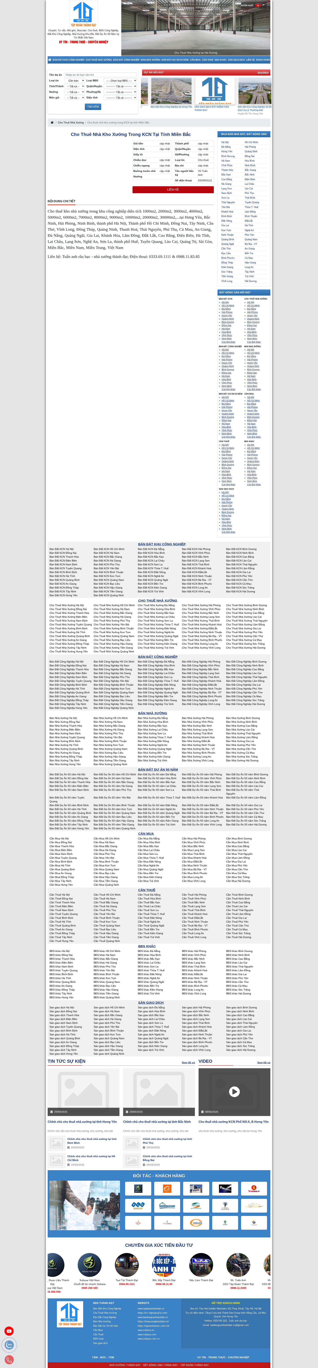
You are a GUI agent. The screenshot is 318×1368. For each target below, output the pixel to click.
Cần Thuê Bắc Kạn (149, 902)
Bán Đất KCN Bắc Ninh (195, 556)
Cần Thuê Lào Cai (237, 906)
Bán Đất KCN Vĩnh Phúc (196, 552)
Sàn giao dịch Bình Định (63, 1030)
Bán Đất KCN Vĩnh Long (196, 591)
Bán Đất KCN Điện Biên (63, 560)
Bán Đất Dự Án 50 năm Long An (200, 820)
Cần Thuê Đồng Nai (61, 898)
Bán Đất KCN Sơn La (150, 564)
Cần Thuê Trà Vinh (149, 937)
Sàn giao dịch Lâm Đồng (240, 1026)
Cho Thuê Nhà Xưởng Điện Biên (68, 616)
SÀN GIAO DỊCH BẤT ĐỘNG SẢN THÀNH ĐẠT (203, 108)
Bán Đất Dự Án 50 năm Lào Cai (244, 785)
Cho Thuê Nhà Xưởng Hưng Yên (69, 651)
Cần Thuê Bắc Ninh (193, 902)
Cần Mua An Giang (61, 873)
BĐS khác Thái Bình (193, 966)
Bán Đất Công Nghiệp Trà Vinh (156, 704)
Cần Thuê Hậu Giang (106, 933)
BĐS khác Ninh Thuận (195, 978)
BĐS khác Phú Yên (237, 978)
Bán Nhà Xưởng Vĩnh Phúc (197, 721)
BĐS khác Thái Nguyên (239, 966)
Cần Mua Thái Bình (193, 853)
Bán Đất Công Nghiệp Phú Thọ (112, 677)
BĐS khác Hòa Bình (149, 954)
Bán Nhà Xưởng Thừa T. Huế (155, 737)
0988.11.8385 (215, 1287)
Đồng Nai (250, 156)
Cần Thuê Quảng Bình (63, 925)
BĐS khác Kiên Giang (150, 989)
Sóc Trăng (226, 271)
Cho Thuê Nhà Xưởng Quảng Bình (70, 636)
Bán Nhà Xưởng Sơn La (152, 733)
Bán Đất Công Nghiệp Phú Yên (244, 688)
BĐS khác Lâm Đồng (238, 970)
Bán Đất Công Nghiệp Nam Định (68, 677)
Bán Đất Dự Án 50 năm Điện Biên (69, 785)
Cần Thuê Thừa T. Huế (151, 913)
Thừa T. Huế (251, 207)
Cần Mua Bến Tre (148, 873)
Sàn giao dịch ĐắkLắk (194, 1030)
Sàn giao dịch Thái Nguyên (242, 1022)
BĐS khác (221, 60)
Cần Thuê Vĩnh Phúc (194, 898)
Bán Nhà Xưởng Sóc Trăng (242, 756)
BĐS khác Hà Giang (105, 962)
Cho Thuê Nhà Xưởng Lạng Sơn (201, 616)
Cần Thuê (207, 60)
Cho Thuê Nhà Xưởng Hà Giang (112, 616)
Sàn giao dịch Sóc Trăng (240, 1046)
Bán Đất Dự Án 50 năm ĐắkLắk (200, 805)
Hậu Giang (250, 262)
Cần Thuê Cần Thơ (237, 925)
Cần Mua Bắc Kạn (148, 846)
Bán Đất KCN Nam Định (63, 564)
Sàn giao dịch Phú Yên (239, 1034)
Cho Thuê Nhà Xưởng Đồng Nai (68, 609)
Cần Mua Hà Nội (59, 838)
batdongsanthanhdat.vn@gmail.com (230, 1325)
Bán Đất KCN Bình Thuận (108, 572)
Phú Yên (249, 234)
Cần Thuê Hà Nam (105, 898)
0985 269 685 (66, 1287)
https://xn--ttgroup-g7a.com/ (152, 1312)
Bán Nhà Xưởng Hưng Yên (65, 764)
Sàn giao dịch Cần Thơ (239, 1038)
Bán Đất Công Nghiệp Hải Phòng (201, 661)
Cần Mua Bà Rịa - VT (194, 869)
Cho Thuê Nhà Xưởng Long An (200, 643)
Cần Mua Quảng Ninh (106, 884)
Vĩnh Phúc (227, 165)
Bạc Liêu (226, 253)
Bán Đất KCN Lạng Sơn (196, 560)
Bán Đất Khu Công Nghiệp (68, 60)
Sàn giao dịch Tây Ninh (63, 1049)
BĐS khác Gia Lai (236, 974)
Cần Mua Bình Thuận (106, 861)
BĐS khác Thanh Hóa (62, 958)
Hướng (53, 91)
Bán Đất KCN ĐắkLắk (194, 572)
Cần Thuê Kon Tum (105, 921)
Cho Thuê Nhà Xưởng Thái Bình (201, 620)
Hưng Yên (226, 151)
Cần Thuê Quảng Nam (107, 925)
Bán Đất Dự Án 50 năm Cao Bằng (246, 782)
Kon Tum (226, 230)
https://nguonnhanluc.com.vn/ (153, 1325)
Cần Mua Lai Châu (149, 850)
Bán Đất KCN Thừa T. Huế (153, 568)
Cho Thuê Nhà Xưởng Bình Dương (246, 605)
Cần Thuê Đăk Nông (150, 917)
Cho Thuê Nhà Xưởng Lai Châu (156, 616)
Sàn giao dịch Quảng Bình (65, 1038)
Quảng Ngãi (227, 244)
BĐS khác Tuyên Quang (63, 970)
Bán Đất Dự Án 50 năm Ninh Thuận (202, 809)
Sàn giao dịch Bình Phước (197, 1042)
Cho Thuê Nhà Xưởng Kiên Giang (157, 643)
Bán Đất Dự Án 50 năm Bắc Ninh (201, 782)
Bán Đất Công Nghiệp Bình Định (68, 684)
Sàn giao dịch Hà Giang (107, 1019)
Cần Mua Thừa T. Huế (151, 857)
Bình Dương (228, 156)
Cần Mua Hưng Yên (61, 884)
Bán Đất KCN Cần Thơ (239, 579)
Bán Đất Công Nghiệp (126, 60)
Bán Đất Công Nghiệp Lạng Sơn (201, 673)
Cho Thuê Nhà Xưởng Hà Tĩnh (67, 632)
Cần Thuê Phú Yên (237, 921)
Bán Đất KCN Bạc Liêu (107, 583)
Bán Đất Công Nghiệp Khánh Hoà (201, 680)
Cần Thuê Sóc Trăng (238, 933)
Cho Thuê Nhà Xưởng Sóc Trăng (245, 643)
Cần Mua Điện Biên (61, 850)
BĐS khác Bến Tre (148, 985)
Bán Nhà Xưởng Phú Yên (241, 745)
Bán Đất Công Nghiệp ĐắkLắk (199, 684)
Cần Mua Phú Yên (237, 865)
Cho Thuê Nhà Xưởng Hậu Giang (113, 643)
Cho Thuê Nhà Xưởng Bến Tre (156, 639)
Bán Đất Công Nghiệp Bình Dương (246, 661)
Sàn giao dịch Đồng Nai (63, 1011)
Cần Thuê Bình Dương (239, 894)
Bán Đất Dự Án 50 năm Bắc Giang (114, 782)
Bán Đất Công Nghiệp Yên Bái (111, 680)
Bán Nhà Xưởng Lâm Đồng (242, 737)
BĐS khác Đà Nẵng (149, 951)
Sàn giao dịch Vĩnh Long (196, 1049)
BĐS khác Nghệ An (149, 978)
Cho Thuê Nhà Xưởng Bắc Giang (113, 612)
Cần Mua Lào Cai (236, 850)
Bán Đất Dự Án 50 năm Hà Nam (112, 778)
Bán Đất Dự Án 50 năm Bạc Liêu (113, 816)
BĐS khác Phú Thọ (105, 966)
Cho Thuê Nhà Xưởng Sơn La (155, 620)
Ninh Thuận (227, 234)
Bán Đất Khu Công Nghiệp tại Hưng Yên (162, 107)
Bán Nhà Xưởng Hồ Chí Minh (111, 718)
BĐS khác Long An (193, 989)
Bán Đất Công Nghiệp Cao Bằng (245, 669)
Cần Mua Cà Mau (236, 873)
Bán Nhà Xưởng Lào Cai (240, 729)
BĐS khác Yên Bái (104, 970)
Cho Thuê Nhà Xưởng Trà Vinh (156, 647)
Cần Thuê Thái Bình (194, 910)
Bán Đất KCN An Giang (63, 583)
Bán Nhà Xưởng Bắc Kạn (152, 725)
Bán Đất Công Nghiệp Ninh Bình (245, 665)
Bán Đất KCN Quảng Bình (65, 579)
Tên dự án (55, 74)
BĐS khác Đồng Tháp (62, 989)
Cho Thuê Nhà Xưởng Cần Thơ (244, 636)
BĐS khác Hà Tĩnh (60, 978)
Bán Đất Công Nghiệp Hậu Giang (113, 700)
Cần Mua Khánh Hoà (194, 857)
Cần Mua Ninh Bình (237, 842)
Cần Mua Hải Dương (238, 880)
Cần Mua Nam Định (61, 853)
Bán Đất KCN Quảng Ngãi (153, 579)
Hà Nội (225, 142)
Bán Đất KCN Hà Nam (106, 552)
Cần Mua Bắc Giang (105, 846)
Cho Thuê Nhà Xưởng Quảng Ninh (114, 651)
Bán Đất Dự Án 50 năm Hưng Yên (69, 828)
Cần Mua (195, 60)
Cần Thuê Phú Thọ (105, 910)
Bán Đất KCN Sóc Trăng (240, 587)
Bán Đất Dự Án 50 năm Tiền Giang (114, 824)
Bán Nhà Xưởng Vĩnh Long (197, 760)
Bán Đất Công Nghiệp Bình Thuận (113, 684)
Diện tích (92, 97)
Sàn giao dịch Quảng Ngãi (153, 1038)
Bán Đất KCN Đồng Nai (63, 552)
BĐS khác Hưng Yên (61, 997)
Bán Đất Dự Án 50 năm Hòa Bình (157, 778)
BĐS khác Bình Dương (239, 951)
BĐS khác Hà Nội (60, 951)
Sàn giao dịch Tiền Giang (108, 1049)
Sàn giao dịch (236, 60)
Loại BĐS (92, 80)
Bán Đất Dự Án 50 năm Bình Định (69, 805)
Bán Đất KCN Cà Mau (239, 583)
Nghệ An (249, 230)
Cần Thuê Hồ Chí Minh (107, 894)
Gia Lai (225, 225)
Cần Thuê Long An (193, 933)
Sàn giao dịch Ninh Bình (240, 1011)
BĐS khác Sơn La (148, 966)
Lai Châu (249, 184)
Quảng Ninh (251, 151)
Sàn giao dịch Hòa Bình (151, 1011)
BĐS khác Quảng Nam (107, 981)
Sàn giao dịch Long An (195, 1046)
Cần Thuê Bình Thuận (107, 917)
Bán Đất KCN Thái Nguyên (241, 564)
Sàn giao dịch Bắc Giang (108, 1015)
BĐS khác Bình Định (61, 974)
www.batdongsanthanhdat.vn (153, 1317)
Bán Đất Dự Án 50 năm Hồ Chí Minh (115, 774)
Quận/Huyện (94, 86)
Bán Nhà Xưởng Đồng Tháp (66, 756)
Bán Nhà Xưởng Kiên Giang (154, 756)
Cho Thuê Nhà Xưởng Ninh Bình (245, 609)
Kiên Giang (227, 267)
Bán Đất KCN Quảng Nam (109, 579)
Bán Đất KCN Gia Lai (238, 572)
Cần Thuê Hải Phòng (194, 894)
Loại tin (54, 80)
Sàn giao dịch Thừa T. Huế (153, 1026)
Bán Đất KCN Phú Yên (239, 576)
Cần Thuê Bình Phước (195, 929)
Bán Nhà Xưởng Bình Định (65, 741)
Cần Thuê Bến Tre (148, 929)
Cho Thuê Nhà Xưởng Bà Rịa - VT (202, 636)
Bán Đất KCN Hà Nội (62, 549)
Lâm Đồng (250, 211)
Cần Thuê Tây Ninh (61, 937)
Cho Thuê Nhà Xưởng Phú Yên (244, 632)
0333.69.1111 (252, 1287)
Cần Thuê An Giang (61, 929)
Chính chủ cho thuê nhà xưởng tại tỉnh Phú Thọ (167, 1140)
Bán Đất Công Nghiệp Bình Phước (202, 696)
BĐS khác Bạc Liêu (105, 985)
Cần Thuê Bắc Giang (106, 902)
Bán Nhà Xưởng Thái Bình (197, 733)
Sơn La (225, 197)
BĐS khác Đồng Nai (61, 954)
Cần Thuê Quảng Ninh (107, 940)
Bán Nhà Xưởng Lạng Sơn (197, 729)
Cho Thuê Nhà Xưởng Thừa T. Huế (158, 624)
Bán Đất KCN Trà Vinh (151, 591)
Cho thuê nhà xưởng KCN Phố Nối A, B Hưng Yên (234, 1121)
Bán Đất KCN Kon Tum (107, 576)
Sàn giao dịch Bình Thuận (109, 1030)
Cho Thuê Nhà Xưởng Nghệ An (156, 632)
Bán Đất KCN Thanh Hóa (64, 556)
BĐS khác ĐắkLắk (192, 974)
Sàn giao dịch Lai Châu (151, 1019)
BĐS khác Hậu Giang (106, 989)
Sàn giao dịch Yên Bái (106, 1026)
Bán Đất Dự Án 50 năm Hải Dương (246, 824)
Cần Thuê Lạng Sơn (194, 906)
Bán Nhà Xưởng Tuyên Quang (67, 737)
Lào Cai (249, 188)
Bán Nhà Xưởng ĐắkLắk (196, 741)
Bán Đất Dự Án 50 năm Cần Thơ (245, 812)
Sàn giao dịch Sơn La (150, 1022)
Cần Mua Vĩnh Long (193, 880)
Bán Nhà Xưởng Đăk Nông (153, 741)
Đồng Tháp (227, 262)
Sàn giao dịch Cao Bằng (240, 1015)
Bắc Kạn (226, 174)
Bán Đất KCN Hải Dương (240, 591)
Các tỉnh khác (228, 342)
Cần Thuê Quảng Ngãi (151, 925)
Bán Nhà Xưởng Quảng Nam (110, 748)
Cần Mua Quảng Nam (106, 869)
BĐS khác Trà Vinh (149, 993)
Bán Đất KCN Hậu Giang (108, 587)
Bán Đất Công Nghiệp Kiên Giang (157, 700)
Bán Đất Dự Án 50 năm (175, 60)
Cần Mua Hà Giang (105, 850)
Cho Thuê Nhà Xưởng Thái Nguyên (247, 620)
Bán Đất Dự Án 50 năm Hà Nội (67, 774)
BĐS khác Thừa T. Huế (151, 970)
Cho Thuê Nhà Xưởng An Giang (68, 639)
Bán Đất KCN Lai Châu (151, 560)
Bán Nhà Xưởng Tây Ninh (65, 760)
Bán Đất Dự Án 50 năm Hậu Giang (114, 820)
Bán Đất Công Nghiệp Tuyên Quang (70, 680)
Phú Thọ (249, 193)
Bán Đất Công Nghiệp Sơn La (155, 677)
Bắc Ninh (250, 174)
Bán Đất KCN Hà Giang (107, 560)
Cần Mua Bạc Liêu (104, 873)
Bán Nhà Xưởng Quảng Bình (66, 748)
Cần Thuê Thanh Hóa (62, 902)
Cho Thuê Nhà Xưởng (99, 60)
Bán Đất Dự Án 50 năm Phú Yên (245, 809)
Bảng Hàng (263, 60)
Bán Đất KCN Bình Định (63, 572)
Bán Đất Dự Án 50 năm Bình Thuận (114, 805)
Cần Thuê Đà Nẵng (149, 894)
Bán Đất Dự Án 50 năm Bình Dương (247, 774)
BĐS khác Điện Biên (61, 962)
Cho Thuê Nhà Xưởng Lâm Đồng (245, 624)
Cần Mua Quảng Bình (62, 869)
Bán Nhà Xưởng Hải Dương (242, 760)
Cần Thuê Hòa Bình (149, 898)
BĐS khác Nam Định (61, 966)
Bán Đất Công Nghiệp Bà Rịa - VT (202, 692)
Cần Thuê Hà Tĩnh (60, 921)
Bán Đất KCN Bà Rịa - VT (197, 579)
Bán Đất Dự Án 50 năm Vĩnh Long (202, 824)
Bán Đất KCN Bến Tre (150, 583)
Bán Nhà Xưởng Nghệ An (152, 745)
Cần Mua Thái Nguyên (239, 853)
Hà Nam (225, 160)
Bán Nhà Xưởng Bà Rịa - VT (198, 748)
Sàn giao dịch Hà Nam (107, 1011)
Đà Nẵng (226, 146)
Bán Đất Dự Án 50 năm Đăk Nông (157, 805)
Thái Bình (250, 197)
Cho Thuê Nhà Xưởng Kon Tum (112, 632)
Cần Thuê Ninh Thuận (195, 921)
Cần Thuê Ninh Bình (238, 898)
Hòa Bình (250, 160)
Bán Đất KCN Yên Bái (106, 568)
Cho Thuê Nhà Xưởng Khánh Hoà (202, 624)
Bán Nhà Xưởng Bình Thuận (110, 741)
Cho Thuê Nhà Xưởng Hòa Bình (156, 609)
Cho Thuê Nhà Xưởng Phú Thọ (112, 620)
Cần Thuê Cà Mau (237, 929)
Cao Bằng (226, 179)
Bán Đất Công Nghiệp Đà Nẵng (156, 661)
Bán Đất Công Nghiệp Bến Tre (155, 696)
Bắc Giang (250, 170)
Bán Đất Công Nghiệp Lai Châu (156, 673)
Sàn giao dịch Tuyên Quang (66, 1026)
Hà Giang (226, 184)
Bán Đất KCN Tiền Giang (108, 591)
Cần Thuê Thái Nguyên (239, 910)
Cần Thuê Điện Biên (61, 906)
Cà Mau (249, 258)
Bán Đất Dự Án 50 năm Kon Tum (113, 809)
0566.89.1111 (103, 1284)
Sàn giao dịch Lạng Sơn (196, 1019)
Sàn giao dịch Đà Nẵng (151, 1007)
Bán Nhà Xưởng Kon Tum (109, 745)
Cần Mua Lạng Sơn (193, 850)
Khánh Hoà (227, 211)
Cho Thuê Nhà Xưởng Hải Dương (245, 647)
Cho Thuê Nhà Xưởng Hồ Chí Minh (114, 605)
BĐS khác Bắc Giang (106, 958)
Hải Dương (251, 281)
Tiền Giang (227, 276)
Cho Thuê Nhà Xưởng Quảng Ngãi (158, 636)
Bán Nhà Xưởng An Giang (65, 752)
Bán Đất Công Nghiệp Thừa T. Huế (158, 680)
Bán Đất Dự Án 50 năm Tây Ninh (69, 824)
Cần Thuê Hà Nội (60, 894)
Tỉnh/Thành (56, 86)
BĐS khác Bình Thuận (106, 974)
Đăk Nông (226, 220)
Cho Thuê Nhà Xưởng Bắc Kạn (156, 612)
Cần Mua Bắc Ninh (193, 846)
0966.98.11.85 (140, 1284)
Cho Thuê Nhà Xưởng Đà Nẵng (156, 605)
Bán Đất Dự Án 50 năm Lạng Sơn (201, 785)
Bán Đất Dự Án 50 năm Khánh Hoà (202, 797)
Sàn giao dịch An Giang (63, 1042)
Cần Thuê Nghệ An (149, 921)
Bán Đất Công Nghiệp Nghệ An (156, 688)
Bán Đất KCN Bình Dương (241, 549)
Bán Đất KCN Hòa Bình (151, 552)
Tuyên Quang (252, 202)
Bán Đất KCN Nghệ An (151, 576)
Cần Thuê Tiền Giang (106, 937)
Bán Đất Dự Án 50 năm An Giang (69, 816)
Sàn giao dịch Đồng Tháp (64, 1046)
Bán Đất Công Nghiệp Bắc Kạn (156, 669)
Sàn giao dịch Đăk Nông (152, 1030)
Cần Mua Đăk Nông (149, 861)
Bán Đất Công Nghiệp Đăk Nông (157, 684)
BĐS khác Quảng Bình (63, 981)
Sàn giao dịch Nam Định (64, 1022)
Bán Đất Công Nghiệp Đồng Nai (68, 665)
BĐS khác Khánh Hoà (194, 970)
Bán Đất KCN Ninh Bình (240, 552)
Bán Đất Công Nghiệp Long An (200, 700)
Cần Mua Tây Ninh (60, 880)
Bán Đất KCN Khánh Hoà (196, 568)
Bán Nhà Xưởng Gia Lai (240, 741)
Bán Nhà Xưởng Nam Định (65, 733)
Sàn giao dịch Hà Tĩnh (62, 1034)
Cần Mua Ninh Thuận (194, 865)
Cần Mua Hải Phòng (194, 838)
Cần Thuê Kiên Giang (150, 933)
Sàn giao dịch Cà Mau (239, 1042)
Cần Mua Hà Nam (104, 842)
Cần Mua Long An (192, 877)
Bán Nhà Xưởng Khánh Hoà (198, 737)
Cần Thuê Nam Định (61, 910)
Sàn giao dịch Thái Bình (196, 1022)
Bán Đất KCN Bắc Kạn (151, 556)
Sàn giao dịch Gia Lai (238, 1030)
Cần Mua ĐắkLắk (192, 861)
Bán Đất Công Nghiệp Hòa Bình (156, 665)
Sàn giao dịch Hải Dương (240, 1049)
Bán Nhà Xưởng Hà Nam (108, 721)
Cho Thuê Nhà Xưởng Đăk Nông (157, 628)
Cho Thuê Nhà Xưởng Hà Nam (112, 609)
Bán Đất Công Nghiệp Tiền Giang (113, 704)
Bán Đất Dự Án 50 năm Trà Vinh (156, 824)
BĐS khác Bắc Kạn (149, 958)
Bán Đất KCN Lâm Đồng (240, 568)
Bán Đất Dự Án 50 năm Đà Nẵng (157, 774)
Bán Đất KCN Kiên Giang (152, 587)
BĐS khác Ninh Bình (238, 954)
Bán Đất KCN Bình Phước (197, 583)
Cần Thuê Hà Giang (105, 906)
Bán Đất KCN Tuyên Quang (66, 568)
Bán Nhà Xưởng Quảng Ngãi (154, 748)
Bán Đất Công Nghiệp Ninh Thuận (202, 688)
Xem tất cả (188, 1062)
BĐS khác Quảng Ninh (107, 997)
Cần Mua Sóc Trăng (238, 877)
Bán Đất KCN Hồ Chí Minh (109, 549)
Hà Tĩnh (249, 225)
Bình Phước (228, 258)
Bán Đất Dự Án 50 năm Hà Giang (113, 785)
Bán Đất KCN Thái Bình (195, 564)
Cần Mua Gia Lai (236, 861)
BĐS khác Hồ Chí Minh (107, 951)
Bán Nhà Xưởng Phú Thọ (108, 733)
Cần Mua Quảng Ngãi (150, 869)
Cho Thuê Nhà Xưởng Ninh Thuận (202, 632)
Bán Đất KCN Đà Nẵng (151, 549)
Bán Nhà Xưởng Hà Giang (109, 729)
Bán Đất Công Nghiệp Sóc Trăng (245, 700)
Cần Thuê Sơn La (148, 910)
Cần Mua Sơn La (148, 853)
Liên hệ (250, 60)
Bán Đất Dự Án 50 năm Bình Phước (203, 816)
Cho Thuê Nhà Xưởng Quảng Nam (114, 636)
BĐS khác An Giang (61, 985)
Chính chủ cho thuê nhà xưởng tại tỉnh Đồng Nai (167, 1158)
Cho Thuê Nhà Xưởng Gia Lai (243, 628)
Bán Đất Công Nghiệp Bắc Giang (113, 669)
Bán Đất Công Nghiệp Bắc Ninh (200, 669)
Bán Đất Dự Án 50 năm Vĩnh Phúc (202, 778)
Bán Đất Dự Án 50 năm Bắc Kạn (156, 782)
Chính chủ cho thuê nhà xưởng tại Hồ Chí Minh (91, 1158)
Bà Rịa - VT (251, 244)
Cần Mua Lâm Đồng (238, 857)
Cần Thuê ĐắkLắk (192, 917)
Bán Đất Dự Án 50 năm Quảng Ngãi (159, 812)
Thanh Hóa (227, 170)
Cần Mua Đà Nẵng (149, 838)
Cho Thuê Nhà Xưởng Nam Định (69, 620)
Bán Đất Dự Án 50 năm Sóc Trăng (246, 820)
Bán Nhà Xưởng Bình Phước (198, 752)
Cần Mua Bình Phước (194, 873)
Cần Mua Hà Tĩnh (60, 865)
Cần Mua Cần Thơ (237, 869)
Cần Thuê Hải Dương (238, 937)
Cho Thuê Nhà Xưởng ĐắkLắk (199, 628)
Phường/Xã (93, 91)
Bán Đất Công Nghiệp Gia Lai (243, 684)
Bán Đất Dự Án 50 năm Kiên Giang (158, 820)
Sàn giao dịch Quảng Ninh (109, 1053)
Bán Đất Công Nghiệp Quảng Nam (114, 692)
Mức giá (54, 97)
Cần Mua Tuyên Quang (63, 857)
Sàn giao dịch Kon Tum (107, 1034)
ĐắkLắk (249, 220)
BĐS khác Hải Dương (238, 993)
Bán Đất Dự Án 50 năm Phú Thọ (112, 789)
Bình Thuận (251, 216)
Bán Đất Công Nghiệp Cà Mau (244, 696)
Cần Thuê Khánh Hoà (194, 913)
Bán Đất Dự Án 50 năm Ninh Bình (245, 778)
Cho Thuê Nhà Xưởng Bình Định (68, 628)
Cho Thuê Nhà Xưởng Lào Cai (244, 616)
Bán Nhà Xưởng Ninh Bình (241, 721)
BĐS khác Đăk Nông (150, 974)
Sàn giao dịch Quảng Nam (109, 1038)
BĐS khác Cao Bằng (238, 958)
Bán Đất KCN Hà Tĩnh (62, 576)
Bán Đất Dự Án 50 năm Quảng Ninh (114, 828)
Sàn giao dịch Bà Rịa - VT (197, 1038)
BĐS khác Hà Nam (104, 954)
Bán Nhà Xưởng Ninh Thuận (198, 745)
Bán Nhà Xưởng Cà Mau (240, 752)
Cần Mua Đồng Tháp (62, 877)
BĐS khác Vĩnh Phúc (194, 954)
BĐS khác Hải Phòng (194, 951)
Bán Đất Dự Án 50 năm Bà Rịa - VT (202, 812)
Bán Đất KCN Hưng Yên (63, 595)
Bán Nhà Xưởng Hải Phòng (198, 718)
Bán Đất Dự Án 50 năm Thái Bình (201, 789)
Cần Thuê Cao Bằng (238, 902)
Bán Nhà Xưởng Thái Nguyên (243, 733)
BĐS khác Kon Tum (105, 978)
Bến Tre (249, 253)
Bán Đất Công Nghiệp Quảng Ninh (114, 707)
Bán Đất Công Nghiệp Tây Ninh (68, 704)
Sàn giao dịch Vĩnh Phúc (196, 1011)
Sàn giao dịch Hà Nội (62, 1007)
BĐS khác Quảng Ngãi (151, 981)
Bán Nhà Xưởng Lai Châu (153, 729)
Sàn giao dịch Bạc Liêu (107, 1042)
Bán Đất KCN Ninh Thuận (197, 576)
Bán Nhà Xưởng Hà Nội (63, 718)
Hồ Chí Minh (251, 142)
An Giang (250, 248)
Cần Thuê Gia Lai (236, 917)
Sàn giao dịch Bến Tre (151, 1042)
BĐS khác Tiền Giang (106, 993)
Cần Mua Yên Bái (104, 857)
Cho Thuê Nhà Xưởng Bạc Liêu (112, 639)
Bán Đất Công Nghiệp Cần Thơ (244, 692)
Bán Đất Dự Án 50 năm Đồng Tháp (70, 820)
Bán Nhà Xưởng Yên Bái (108, 737)
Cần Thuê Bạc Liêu (105, 929)
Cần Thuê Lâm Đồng (238, 913)
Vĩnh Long (226, 281)
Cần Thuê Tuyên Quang (64, 913)
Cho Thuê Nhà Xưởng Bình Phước (202, 639)
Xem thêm (262, 72)
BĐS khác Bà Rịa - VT (195, 981)
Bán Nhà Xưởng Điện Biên (65, 729)
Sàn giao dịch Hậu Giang (108, 1046)
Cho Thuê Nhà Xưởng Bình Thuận (114, 628)
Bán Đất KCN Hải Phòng (196, 549)
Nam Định (226, 193)
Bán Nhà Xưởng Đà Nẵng (153, 718)
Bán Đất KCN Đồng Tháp (64, 587)
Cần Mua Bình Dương (239, 838)
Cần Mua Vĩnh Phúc (193, 842)
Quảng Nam (251, 239)
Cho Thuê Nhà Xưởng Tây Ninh (68, 647)
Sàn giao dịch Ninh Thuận (197, 1034)
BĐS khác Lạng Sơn (194, 962)
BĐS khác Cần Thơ (237, 981)
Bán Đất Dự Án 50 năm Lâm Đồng (246, 797)
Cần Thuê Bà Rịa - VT (195, 925)
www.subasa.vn (146, 1330)
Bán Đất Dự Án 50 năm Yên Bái (112, 797)
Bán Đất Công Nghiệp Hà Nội (67, 661)
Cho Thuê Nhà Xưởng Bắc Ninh (200, 612)
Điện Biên (250, 179)
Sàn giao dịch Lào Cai (239, 1019)
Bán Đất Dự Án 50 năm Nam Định (69, 789)
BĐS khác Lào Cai (236, 962)
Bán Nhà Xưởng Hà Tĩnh (64, 745)
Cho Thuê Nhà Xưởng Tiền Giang (113, 647)
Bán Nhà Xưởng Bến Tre (152, 752)
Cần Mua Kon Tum (105, 865)
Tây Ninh (249, 271)
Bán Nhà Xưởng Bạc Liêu (108, 752)
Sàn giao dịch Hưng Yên (64, 1053)
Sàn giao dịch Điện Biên (63, 1019)
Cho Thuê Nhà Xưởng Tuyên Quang (71, 624)
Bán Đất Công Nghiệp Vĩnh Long (201, 704)
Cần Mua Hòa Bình (149, 842)
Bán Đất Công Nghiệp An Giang (68, 696)
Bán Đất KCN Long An (195, 587)
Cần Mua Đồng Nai (61, 842)
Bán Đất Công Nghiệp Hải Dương (245, 704)
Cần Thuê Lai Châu (149, 906)
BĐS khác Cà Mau (237, 985)
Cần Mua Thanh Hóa (62, 846)
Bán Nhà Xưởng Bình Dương (243, 718)
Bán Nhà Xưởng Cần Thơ (241, 748)
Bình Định (226, 216)
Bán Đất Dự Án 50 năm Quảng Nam (115, 812)
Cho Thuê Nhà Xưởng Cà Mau (244, 639)
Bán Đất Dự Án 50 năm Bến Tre (156, 816)
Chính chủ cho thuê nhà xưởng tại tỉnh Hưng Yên (82, 1121)
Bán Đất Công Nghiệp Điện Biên (68, 673)
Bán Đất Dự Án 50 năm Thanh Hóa (70, 782)
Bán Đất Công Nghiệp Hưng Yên (68, 707)
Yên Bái (225, 207)
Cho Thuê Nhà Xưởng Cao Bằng (245, 612)
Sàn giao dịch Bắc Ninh (195, 1015)
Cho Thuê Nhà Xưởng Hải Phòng (201, 605)
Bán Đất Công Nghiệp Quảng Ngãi (158, 692)
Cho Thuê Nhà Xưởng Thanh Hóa (69, 612)
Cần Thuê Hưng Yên (62, 940)
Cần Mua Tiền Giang (106, 880)
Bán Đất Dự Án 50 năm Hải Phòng (202, 774)
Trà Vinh (249, 276)
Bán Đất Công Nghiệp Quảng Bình (70, 692)
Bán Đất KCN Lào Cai (238, 560)
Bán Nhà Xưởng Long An (196, 756)
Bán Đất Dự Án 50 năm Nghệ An (157, 809)
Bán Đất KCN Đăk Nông (152, 572)
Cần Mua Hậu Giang (106, 877)
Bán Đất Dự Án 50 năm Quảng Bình (70, 812)
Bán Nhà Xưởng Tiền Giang (110, 760)
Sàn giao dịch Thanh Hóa (64, 1015)
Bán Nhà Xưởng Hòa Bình (153, 721)
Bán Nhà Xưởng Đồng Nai (65, 721)
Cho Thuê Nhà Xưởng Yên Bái (111, 624)
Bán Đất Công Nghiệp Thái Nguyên (246, 677)
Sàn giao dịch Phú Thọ (107, 1022)
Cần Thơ (226, 248)
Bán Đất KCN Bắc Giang (108, 556)
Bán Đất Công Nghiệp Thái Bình (200, 677)
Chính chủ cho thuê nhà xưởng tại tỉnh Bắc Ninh (157, 1121)
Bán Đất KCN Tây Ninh (63, 591)
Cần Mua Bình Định (61, 861)
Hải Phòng (250, 146)
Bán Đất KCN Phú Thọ (107, 564)
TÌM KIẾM (93, 106)
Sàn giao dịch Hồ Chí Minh (109, 1007)
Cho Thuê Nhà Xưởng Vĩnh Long (201, 647)
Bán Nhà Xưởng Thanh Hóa (66, 725)
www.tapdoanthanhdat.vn (151, 1308)
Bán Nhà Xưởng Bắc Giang (109, 725)
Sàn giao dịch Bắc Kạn (151, 1015)
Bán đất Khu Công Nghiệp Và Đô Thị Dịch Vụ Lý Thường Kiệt (248, 108)
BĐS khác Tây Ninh (61, 993)
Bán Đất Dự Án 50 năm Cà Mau (244, 816)
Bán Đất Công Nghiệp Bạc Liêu (112, 696)
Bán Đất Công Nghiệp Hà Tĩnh (67, 688)
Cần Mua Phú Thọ (104, 853)
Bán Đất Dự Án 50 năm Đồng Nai (69, 778)
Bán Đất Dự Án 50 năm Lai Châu (157, 785)
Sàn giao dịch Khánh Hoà (197, 1026)
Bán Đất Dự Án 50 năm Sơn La (156, 789)
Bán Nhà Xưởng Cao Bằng (241, 725)
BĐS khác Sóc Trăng (238, 989)
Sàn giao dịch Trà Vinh (151, 1049)
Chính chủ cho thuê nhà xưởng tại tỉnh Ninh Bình (92, 1140)
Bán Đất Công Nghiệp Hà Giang (112, 673)
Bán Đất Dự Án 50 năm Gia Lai (244, 805)
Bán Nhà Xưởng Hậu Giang (110, 756)
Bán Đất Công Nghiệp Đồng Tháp (69, 700)
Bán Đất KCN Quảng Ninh (109, 595)
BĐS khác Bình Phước (195, 985)
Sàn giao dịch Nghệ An (151, 1034)
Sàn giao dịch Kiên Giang (152, 1046)
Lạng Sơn (226, 188)
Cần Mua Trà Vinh (148, 880)
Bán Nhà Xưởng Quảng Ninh (110, 764)
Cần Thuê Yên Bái (104, 913)
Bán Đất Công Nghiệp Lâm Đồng (245, 680)
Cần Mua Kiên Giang (150, 877)
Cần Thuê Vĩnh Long (194, 937)
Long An (249, 267)
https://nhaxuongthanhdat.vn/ (153, 1321)
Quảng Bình (227, 239)
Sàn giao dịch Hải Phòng (196, 1007)
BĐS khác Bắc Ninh (193, 958)
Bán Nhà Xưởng (150, 60)
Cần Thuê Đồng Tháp (62, 933)
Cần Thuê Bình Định (61, 917)
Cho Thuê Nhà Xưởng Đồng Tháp (69, 643)
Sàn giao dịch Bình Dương (241, 1007)
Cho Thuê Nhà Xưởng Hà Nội (67, 605)
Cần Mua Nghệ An (148, 865)
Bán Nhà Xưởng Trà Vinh (152, 760)
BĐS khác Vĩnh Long (194, 993)
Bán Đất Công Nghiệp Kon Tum (112, 688)
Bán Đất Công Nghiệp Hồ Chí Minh (114, 661)
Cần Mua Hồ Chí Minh (107, 838)
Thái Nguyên (228, 202)
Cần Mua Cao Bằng (237, 846)
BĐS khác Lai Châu (149, 962)
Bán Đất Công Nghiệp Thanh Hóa (69, 669)
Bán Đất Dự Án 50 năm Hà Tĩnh (68, 809)
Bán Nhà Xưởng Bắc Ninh (197, 725)
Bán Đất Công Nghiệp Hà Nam (111, 665)
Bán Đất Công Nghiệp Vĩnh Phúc (201, 665)
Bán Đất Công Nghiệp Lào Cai (243, 673)
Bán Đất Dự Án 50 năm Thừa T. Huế (159, 797)
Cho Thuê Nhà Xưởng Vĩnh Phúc (201, 609)
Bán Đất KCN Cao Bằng (240, 556)
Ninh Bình (250, 165)
